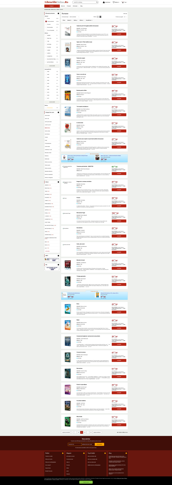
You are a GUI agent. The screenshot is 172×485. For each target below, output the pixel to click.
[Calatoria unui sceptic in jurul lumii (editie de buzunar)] (68, 148)
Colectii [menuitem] (46, 137)
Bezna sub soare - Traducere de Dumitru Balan (111, 155)
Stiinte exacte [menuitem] (47, 165)
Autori (67, 471)
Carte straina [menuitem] (47, 115)
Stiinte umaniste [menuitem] (48, 168)
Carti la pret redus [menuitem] (48, 121)
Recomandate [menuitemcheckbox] (52, 27)
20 (84, 432)
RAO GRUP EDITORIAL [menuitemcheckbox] (52, 59)
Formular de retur (69, 459)
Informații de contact (70, 456)
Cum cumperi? (48, 465)
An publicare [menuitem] (88, 20)
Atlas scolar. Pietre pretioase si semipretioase (77, 155)
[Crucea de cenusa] (68, 362)
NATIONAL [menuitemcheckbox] (52, 44)
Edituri (67, 468)
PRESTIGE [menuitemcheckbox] (52, 38)
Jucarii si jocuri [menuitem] (48, 124)
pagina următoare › (97, 432)
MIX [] (47, 241)
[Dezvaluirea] (65, 228)
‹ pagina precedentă (66, 432)
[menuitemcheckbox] (52, 107)
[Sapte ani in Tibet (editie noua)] (68, 51)
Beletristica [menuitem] (47, 127)
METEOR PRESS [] (49, 228)
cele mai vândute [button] (72, 16)
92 (90, 432)
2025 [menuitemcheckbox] (52, 74)
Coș (125, 2)
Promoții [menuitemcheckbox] (53, 24)
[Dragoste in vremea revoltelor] (69, 183)
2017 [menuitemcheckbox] (52, 98)
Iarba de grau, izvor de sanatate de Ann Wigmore (116, 473)
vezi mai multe (52, 65)
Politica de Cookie (120, 478)
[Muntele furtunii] (68, 269)
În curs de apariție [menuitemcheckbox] (52, 30)
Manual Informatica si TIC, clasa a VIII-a (109, 293)
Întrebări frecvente (48, 471)
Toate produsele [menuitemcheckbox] (53, 21)
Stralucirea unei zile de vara (74, 293)
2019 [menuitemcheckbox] (52, 92)
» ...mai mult (94, 36)
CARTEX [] (48, 209)
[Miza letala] (68, 426)
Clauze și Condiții (56, 479)
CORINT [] (47, 200)
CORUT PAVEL (47, 222)
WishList (117, 2)
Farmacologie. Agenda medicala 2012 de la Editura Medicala (117, 465)
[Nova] (68, 313)
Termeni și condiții (48, 456)
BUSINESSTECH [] (49, 206)
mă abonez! (99, 444)
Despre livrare (48, 468)
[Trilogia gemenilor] (68, 286)
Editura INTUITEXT (104, 294)
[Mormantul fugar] (66, 213)
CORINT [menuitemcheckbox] (52, 50)
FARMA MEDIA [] (49, 203)
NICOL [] (47, 244)
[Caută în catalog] (97, 2)
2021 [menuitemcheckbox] (52, 86)
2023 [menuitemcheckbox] (52, 80)
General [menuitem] (69, 20)
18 (78, 432)
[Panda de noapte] (68, 67)
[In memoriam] (68, 132)
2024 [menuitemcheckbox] (52, 77)
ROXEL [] (47, 213)
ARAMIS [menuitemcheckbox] (52, 35)
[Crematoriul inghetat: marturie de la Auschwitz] (68, 345)
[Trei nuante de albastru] (68, 116)
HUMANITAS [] (48, 219)
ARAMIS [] (48, 185)
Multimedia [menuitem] (47, 158)
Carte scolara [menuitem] (47, 130)
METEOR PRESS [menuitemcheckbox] (52, 62)
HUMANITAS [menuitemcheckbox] (52, 56)
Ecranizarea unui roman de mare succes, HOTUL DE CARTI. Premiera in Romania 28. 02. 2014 (117, 457)
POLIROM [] (48, 197)
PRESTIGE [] (48, 188)
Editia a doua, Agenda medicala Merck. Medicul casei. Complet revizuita (116, 469)
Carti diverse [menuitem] (47, 134)
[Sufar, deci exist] (66, 244)
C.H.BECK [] (48, 216)
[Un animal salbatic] (68, 410)
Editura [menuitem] (81, 20)
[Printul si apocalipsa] (68, 394)
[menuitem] (52, 6)
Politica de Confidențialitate (50, 462)
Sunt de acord (86, 482)
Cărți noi (68, 462)
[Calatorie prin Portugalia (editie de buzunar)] (68, 35)
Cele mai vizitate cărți (92, 462)
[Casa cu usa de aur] (68, 84)
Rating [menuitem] (75, 20)
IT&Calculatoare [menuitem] (48, 143)
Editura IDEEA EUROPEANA (105, 157)
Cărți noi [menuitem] (63, 6)
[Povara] (65, 198)
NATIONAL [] (48, 194)
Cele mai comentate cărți (92, 459)
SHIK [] (47, 231)
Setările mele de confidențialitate (94, 465)
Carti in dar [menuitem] (47, 118)
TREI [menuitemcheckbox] (52, 41)
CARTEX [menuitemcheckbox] (52, 53)
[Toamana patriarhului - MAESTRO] (68, 171)
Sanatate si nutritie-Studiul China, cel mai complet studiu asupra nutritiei (116, 461)
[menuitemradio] (98, 17)
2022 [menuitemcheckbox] (52, 83)
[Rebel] (68, 329)
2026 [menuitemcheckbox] (52, 71)
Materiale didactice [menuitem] (48, 171)
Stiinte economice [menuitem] (48, 162)
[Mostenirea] (68, 378)
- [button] (58, 13)
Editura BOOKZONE (71, 294)
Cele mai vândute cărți (92, 456)
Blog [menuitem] (81, 6)
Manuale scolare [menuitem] (48, 152)
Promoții (68, 465)
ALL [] (47, 248)
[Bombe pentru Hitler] (68, 100)
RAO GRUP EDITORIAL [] (50, 225)
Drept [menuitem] (46, 140)
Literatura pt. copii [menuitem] (48, 149)
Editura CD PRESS (71, 157)
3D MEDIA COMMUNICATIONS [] (51, 238)
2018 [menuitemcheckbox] (52, 95)
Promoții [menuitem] (69, 6)
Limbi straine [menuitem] (47, 146)
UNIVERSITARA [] (49, 234)
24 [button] (124, 16)
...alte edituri (47, 251)
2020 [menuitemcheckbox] (52, 89)
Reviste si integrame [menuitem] (49, 177)
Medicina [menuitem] (46, 155)
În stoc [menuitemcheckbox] (52, 18)
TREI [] (47, 191)
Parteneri (68, 474)
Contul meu (107, 2)
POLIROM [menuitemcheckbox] (52, 47)
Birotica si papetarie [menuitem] (49, 174)
